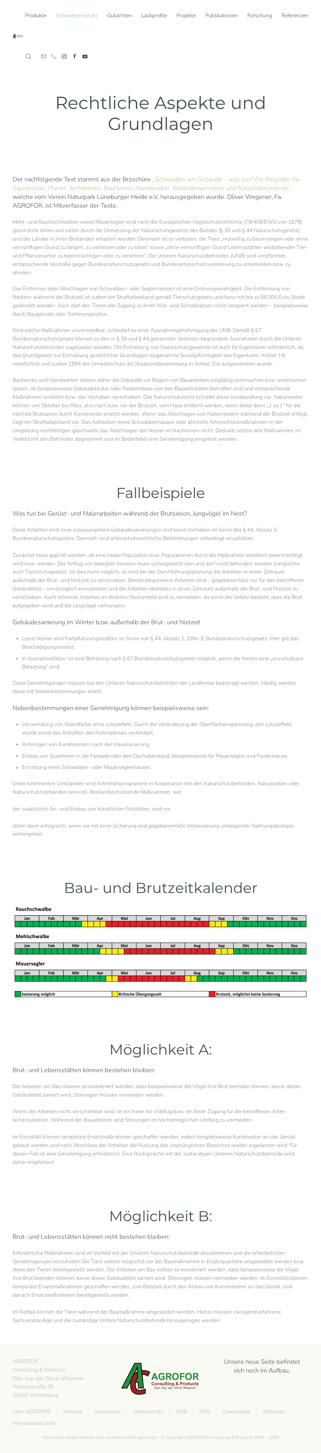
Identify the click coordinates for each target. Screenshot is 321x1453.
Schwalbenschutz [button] (77, 15)
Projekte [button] (186, 15)
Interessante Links (34, 1423)
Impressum (107, 1411)
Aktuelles (274, 1411)
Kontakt (73, 1411)
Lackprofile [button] (154, 15)
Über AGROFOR (32, 1411)
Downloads (236, 1411)
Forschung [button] (259, 15)
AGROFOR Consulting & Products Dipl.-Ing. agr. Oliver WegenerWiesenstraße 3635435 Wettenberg (48, 1378)
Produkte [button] (35, 15)
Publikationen (221, 15)
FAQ (205, 1411)
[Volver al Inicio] (19, 36)
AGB (181, 1411)
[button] (28, 56)
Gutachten (119, 15)
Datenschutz (148, 1411)
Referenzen (295, 15)
